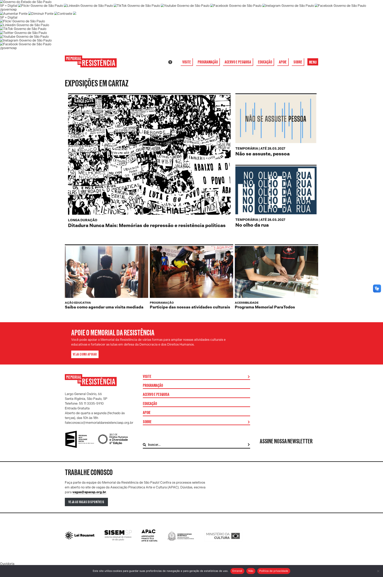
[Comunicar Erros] (74, 14)
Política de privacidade (273, 570)
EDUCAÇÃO (265, 62)
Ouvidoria (7, 564)
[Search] (248, 444)
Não (251, 570)
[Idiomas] (176, 62)
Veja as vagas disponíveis (86, 502)
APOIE (283, 62)
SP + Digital (8, 6)
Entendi (237, 570)
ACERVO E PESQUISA (238, 62)
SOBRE (297, 62)
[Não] (378, 571)
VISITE (186, 62)
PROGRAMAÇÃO (208, 62)
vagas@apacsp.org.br (89, 492)
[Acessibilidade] (170, 62)
